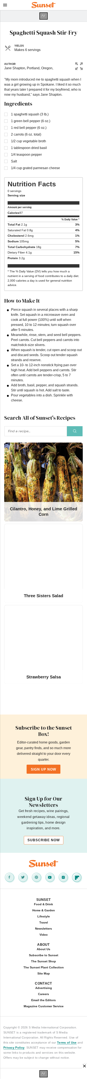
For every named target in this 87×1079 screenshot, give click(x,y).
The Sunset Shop (43, 961)
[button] (79, 65)
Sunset (43, 899)
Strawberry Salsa (43, 677)
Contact (43, 983)
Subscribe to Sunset (43, 955)
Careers (43, 994)
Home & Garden (43, 910)
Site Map (43, 973)
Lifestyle (43, 916)
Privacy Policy (13, 1047)
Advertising (43, 988)
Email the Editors (43, 1000)
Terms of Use (67, 1042)
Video (43, 934)
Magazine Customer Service (44, 1006)
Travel (43, 922)
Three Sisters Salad (43, 595)
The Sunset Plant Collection (43, 967)
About (43, 944)
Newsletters (43, 928)
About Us (43, 949)
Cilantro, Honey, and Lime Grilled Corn (43, 512)
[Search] (75, 431)
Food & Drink (43, 904)
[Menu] (5, 5)
